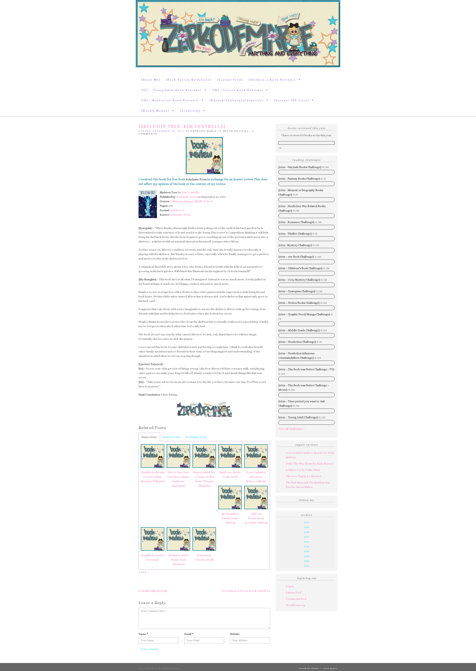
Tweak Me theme (309, 668)
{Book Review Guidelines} (188, 80)
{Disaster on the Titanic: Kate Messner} (178, 560)
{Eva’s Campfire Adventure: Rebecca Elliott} (256, 477)
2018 (306, 531)
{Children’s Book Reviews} (274, 80)
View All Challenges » (291, 428)
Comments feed (296, 599)
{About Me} (150, 80)
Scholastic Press (186, 197)
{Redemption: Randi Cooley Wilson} (230, 518)
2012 (306, 560)
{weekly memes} (156, 111)
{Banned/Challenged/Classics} (238, 100)
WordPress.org (295, 605)
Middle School (203, 201)
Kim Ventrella (190, 192)
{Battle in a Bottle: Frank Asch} (230, 474)
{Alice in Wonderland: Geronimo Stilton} (256, 518)
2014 (306, 551)
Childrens (176, 201)
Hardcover (177, 210)
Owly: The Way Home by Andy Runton (309, 463)
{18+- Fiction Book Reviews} (239, 90)
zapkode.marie (204, 131)
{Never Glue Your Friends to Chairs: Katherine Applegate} (178, 479)
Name (143, 634)
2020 (306, 522)
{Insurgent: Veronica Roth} (204, 557)
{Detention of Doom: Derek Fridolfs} (245, 591)
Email (189, 634)
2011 (306, 565)
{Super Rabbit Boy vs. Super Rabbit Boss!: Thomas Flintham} (204, 479)
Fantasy (188, 201)
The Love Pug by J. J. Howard (303, 476)
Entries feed (293, 592)
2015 (306, 546)
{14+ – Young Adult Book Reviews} (172, 90)
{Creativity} (191, 111)
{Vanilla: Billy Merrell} (153, 591)
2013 (306, 556)
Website (235, 634)
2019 (306, 527)
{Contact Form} (230, 80)
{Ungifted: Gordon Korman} (152, 557)
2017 (306, 536)
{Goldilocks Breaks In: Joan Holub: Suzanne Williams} (152, 477)
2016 (306, 541)
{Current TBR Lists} (293, 100)
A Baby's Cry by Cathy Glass (303, 470)
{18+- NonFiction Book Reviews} (171, 100)
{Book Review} (235, 131)
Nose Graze (330, 668)
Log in (290, 586)
